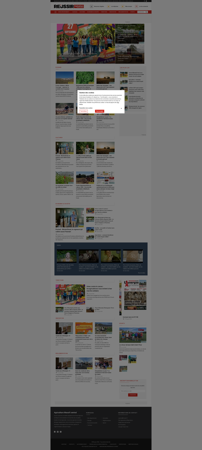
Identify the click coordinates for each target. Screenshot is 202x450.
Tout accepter (99, 111)
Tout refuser (83, 111)
